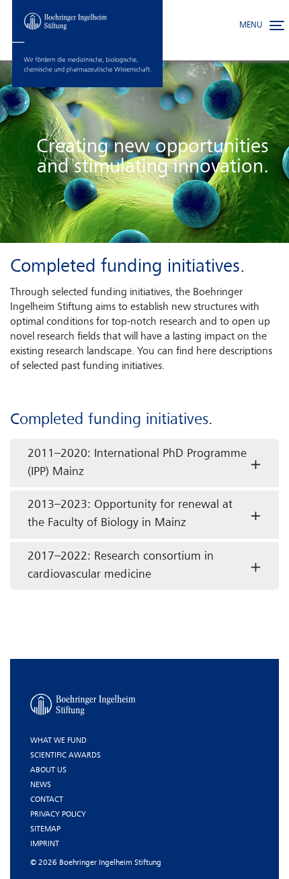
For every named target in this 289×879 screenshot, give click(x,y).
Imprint (44, 844)
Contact (46, 800)
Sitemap (45, 829)
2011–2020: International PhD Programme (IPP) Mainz (137, 463)
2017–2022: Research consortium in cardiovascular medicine (121, 565)
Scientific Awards (65, 756)
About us (48, 770)
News (40, 785)
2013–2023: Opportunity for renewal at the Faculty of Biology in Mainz (130, 514)
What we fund (58, 741)
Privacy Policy (58, 815)
